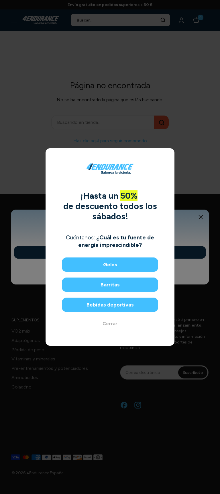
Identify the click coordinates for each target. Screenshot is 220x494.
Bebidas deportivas (110, 305)
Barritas (110, 285)
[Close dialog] (168, 154)
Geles (110, 264)
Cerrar (110, 323)
